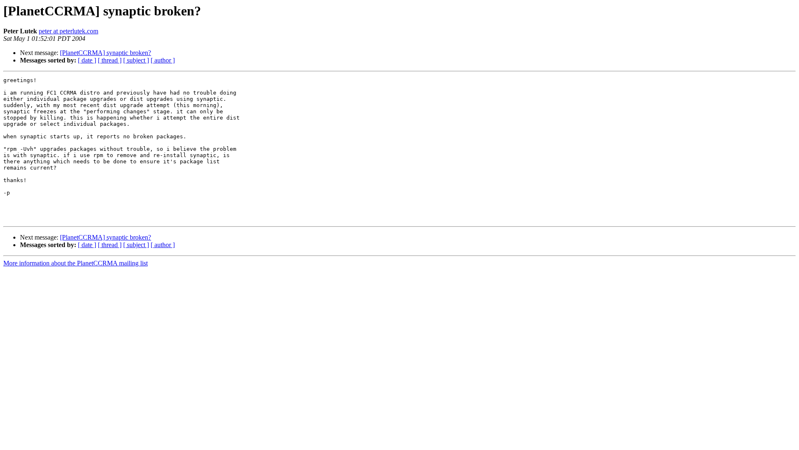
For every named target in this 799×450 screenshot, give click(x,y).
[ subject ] (136, 60)
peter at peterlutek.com (68, 31)
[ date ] (87, 60)
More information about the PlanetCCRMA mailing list (75, 263)
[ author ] (163, 60)
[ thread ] (110, 60)
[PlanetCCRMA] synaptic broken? (105, 52)
